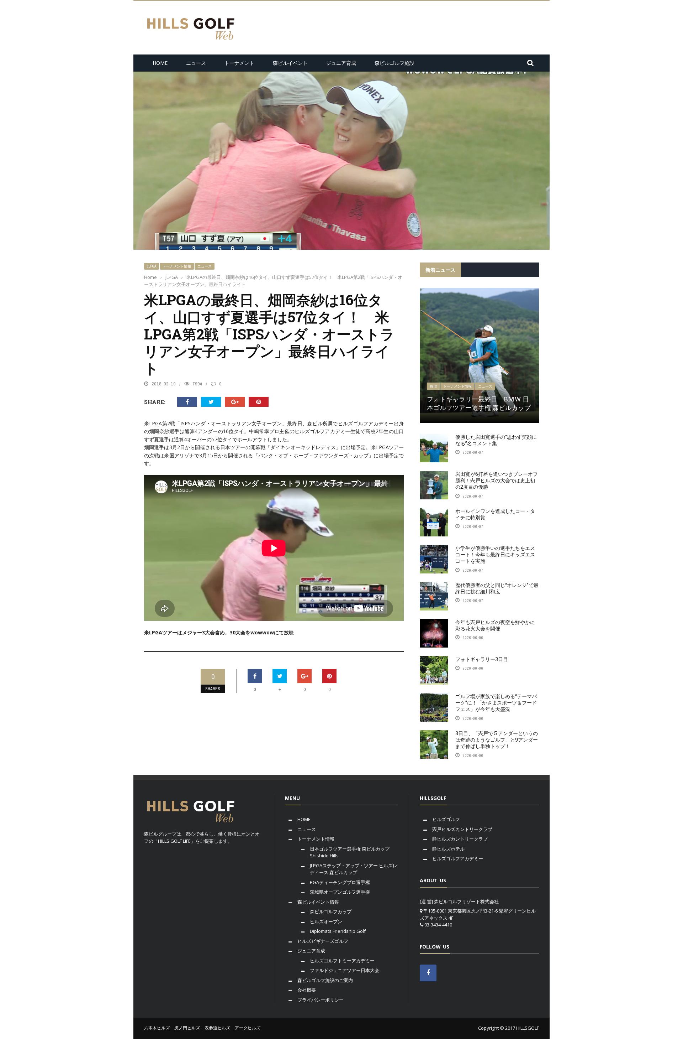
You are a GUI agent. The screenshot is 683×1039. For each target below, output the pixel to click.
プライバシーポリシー (320, 1000)
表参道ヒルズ (217, 1028)
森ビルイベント (290, 62)
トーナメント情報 (177, 266)
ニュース (196, 62)
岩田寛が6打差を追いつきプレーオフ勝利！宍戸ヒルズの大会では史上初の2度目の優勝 (496, 480)
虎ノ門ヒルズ (187, 1028)
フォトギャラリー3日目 (481, 659)
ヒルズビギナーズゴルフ (322, 941)
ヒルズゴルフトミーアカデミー (342, 960)
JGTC (433, 386)
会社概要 (306, 990)
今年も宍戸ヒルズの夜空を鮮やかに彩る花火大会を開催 (495, 625)
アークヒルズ (247, 1028)
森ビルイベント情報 (318, 902)
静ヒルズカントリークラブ (460, 839)
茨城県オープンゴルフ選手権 (340, 892)
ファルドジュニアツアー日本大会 (344, 970)
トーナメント (239, 62)
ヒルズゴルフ (446, 819)
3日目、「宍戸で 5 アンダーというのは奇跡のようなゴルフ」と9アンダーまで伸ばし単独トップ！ (496, 739)
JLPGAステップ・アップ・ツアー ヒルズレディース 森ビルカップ (353, 869)
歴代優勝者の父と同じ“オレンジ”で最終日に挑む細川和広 (497, 588)
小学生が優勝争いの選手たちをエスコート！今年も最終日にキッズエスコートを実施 (495, 554)
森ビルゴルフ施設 (394, 62)
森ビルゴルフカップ (330, 911)
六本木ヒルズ (157, 1028)
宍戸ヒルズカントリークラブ (462, 829)
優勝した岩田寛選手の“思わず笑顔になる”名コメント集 (496, 440)
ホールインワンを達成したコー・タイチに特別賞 (495, 514)
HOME (160, 62)
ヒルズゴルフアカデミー (457, 858)
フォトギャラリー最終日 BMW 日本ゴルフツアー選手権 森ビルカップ (479, 403)
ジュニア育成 (341, 62)
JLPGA (151, 266)
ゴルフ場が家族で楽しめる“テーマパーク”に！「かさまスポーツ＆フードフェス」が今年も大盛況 (496, 702)
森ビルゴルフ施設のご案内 (325, 980)
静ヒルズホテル (448, 849)
